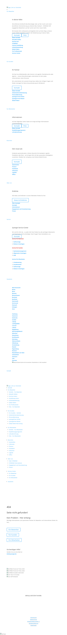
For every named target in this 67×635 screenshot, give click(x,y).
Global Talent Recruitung (15, 423)
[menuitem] (33, 9)
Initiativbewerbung (14, 400)
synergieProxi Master (15, 421)
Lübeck (14, 327)
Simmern (14, 356)
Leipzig (14, 321)
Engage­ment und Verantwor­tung (18, 465)
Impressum (33, 617)
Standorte (10, 481)
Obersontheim (16, 341)
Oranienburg (15, 345)
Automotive (12, 442)
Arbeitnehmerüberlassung (16, 415)
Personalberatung (14, 417)
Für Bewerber (11, 390)
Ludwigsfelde (16, 323)
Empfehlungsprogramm (15, 432)
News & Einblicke (20, 200)
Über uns (10, 459)
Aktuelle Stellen (13, 394)
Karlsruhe (14, 318)
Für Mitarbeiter (12, 427)
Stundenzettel (17, 264)
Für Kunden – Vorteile (15, 413)
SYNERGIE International (15, 463)
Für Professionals (13, 404)
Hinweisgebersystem (33, 621)
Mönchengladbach (17, 331)
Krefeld (14, 320)
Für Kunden (11, 411)
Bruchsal (14, 297)
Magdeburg (15, 329)
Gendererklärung (33, 623)
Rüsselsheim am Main (18, 352)
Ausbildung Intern (14, 398)
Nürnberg (14, 339)
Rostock (14, 351)
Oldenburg (15, 343)
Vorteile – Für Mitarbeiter (16, 429)
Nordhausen (15, 337)
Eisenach (14, 305)
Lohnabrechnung (13, 434)
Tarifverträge (17, 242)
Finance (11, 446)
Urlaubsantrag (17, 262)
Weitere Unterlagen (18, 244)
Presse (11, 467)
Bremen (14, 293)
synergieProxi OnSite (14, 419)
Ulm (13, 358)
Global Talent (12, 402)
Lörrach (14, 325)
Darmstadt (15, 301)
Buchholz (14, 299)
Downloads (33, 625)
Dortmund (15, 303)
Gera (13, 309)
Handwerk (12, 448)
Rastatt (14, 347)
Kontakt (17, 88)
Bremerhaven (16, 295)
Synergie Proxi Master (18, 98)
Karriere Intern (13, 396)
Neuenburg (15, 335)
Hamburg (14, 314)
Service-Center (12, 471)
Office (10, 455)
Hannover (15, 316)
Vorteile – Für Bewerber (15, 392)
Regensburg (15, 349)
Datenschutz (33, 619)
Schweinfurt (15, 354)
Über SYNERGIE (13, 461)
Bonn (13, 291)
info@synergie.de (11, 554)
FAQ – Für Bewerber (14, 407)
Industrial (11, 450)
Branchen (10, 440)
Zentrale (14, 360)
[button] (33, 634)
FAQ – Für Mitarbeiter (15, 436)
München (14, 333)
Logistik (11, 452)
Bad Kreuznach (16, 287)
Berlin (13, 289)
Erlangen (14, 307)
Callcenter (12, 444)
